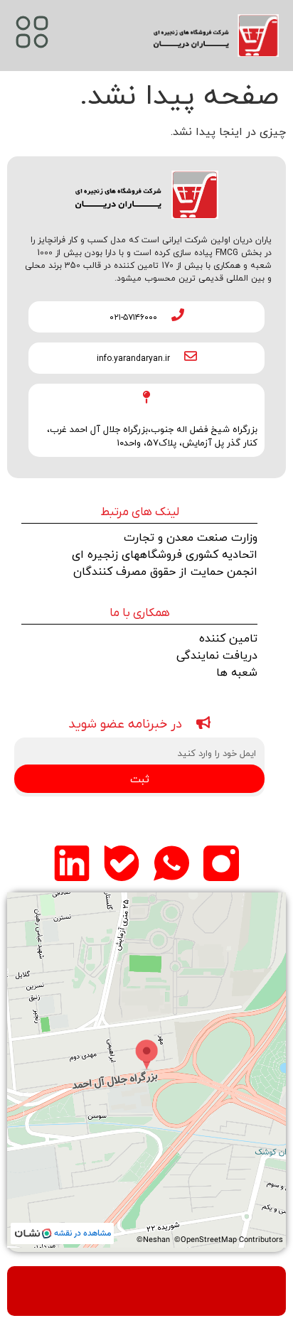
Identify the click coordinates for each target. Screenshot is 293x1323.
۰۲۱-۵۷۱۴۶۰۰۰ (133, 316)
